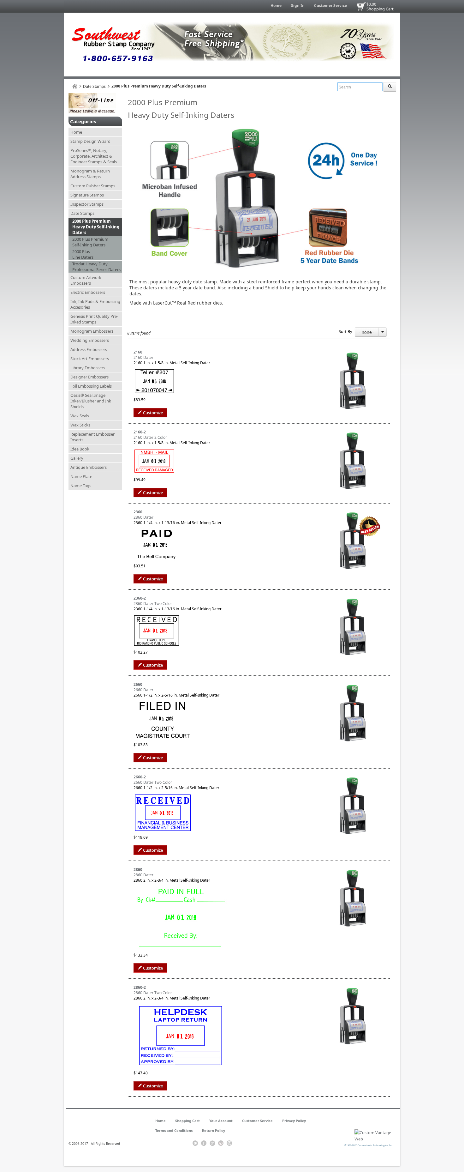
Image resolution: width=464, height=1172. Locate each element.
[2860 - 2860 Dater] (352, 869)
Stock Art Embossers (89, 358)
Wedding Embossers (89, 340)
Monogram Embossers (91, 331)
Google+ (212, 1143)
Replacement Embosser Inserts (92, 437)
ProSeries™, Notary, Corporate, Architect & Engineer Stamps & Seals (93, 156)
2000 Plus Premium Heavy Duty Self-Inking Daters (95, 226)
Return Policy (213, 1130)
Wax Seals (79, 416)
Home (276, 5)
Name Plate (81, 476)
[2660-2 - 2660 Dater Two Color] (352, 777)
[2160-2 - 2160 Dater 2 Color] (352, 432)
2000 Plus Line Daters (82, 254)
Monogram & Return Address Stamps (90, 173)
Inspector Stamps (87, 204)
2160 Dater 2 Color (150, 437)
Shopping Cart (380, 9)
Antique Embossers (88, 467)
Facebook (203, 1143)
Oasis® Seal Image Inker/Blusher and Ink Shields (90, 400)
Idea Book (79, 449)
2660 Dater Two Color (153, 782)
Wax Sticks (80, 425)
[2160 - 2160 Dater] (352, 352)
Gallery (76, 458)
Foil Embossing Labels (91, 386)
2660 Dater (143, 689)
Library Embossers (87, 368)
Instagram (229, 1143)
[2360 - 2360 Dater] (352, 512)
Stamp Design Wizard (90, 141)
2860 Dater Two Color (153, 992)
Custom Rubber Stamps (92, 186)
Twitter (195, 1143)
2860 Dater (143, 875)
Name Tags (80, 485)
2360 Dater (143, 517)
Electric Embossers (87, 292)
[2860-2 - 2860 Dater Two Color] (352, 987)
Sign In (298, 5)
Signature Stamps (87, 195)
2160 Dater (143, 357)
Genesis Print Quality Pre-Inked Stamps (94, 319)
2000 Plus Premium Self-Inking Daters (90, 242)
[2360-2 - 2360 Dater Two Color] (352, 598)
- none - (367, 332)
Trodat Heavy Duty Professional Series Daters (96, 266)
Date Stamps (94, 86)
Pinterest (220, 1143)
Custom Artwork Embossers (85, 280)
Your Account (221, 1120)
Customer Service (330, 5)
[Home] (74, 86)
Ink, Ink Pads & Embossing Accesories (95, 304)
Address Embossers (88, 349)
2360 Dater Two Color (153, 603)
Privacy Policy (294, 1120)
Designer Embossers (89, 377)
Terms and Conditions (174, 1130)
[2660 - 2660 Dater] (352, 684)
